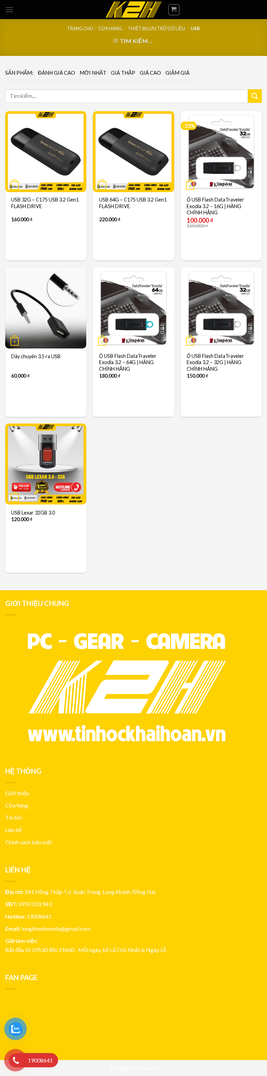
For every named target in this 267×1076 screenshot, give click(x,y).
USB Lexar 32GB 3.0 (33, 513)
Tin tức (14, 817)
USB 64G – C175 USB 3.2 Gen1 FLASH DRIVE (133, 203)
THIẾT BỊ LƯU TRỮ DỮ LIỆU (156, 28)
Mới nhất (93, 72)
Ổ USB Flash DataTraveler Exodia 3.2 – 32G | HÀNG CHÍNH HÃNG (215, 362)
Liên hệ (13, 830)
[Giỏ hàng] (174, 9)
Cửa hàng (110, 28)
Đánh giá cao (56, 72)
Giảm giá (177, 72)
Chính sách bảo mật (28, 842)
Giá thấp (123, 72)
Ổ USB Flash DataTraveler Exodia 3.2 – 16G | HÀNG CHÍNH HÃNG (215, 206)
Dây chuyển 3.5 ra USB (35, 356)
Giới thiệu (17, 793)
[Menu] (9, 9)
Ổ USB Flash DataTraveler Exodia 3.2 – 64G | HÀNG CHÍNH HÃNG (127, 362)
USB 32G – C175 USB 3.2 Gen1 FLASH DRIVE (45, 203)
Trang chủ (80, 28)
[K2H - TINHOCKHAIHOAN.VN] (133, 9)
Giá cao (150, 72)
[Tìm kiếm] (255, 96)
